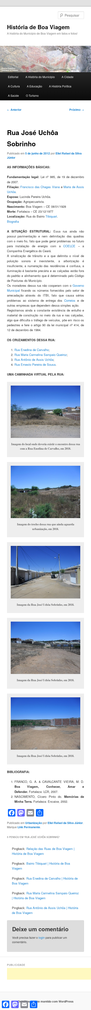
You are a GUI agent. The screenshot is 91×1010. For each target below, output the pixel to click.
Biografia (13, 221)
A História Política (60, 86)
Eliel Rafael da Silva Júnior (65, 823)
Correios (69, 300)
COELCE (69, 246)
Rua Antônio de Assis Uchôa (33, 359)
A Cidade (68, 77)
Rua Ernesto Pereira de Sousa (35, 364)
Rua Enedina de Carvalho (31, 349)
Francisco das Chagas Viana (40, 187)
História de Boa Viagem (38, 27)
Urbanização (33, 823)
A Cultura (14, 86)
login (41, 937)
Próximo (76, 109)
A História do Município (40, 77)
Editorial (13, 77)
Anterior (14, 109)
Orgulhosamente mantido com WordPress (46, 1001)
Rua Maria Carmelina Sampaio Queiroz (40, 354)
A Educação (34, 86)
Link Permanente (29, 827)
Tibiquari (51, 216)
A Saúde (13, 95)
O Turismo (32, 95)
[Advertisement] (49, 974)
